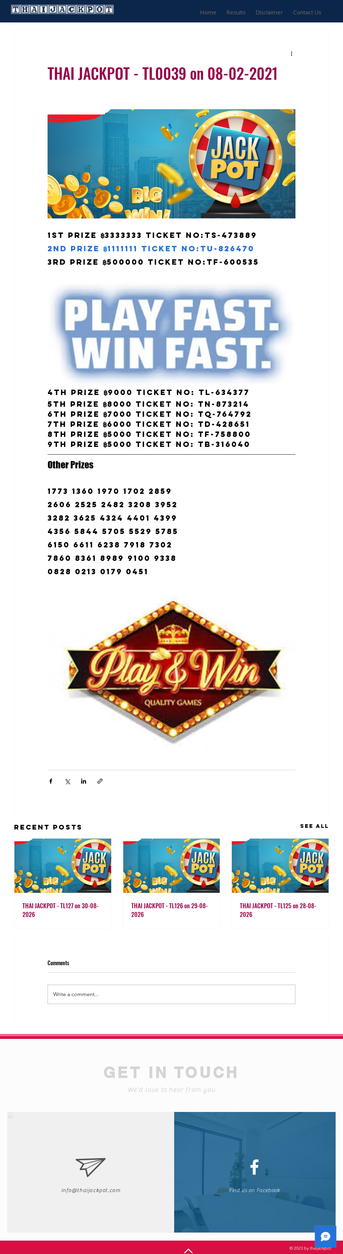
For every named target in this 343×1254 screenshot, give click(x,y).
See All (314, 825)
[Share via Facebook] (51, 781)
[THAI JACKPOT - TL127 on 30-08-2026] (62, 866)
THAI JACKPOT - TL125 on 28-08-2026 (278, 910)
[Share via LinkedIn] (83, 781)
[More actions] (291, 54)
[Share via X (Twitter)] (67, 781)
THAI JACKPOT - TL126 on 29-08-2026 (169, 910)
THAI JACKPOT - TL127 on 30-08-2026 (60, 910)
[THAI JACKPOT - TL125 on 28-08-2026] (280, 866)
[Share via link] (100, 781)
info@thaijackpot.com (91, 1190)
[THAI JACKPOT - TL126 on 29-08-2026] (171, 866)
